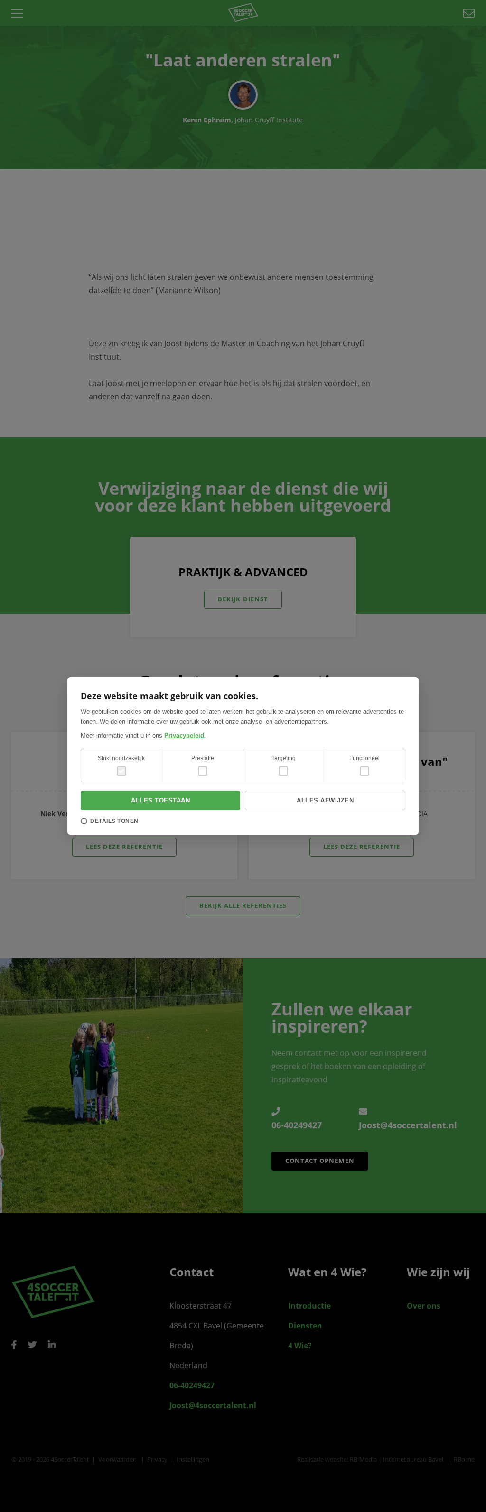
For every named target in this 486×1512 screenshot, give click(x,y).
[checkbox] (202, 771)
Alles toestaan (160, 800)
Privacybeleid (184, 735)
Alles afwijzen (325, 800)
